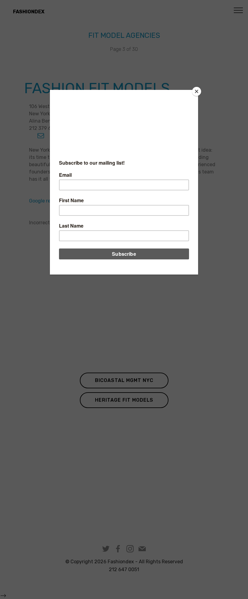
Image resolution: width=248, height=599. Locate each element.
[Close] (196, 91)
